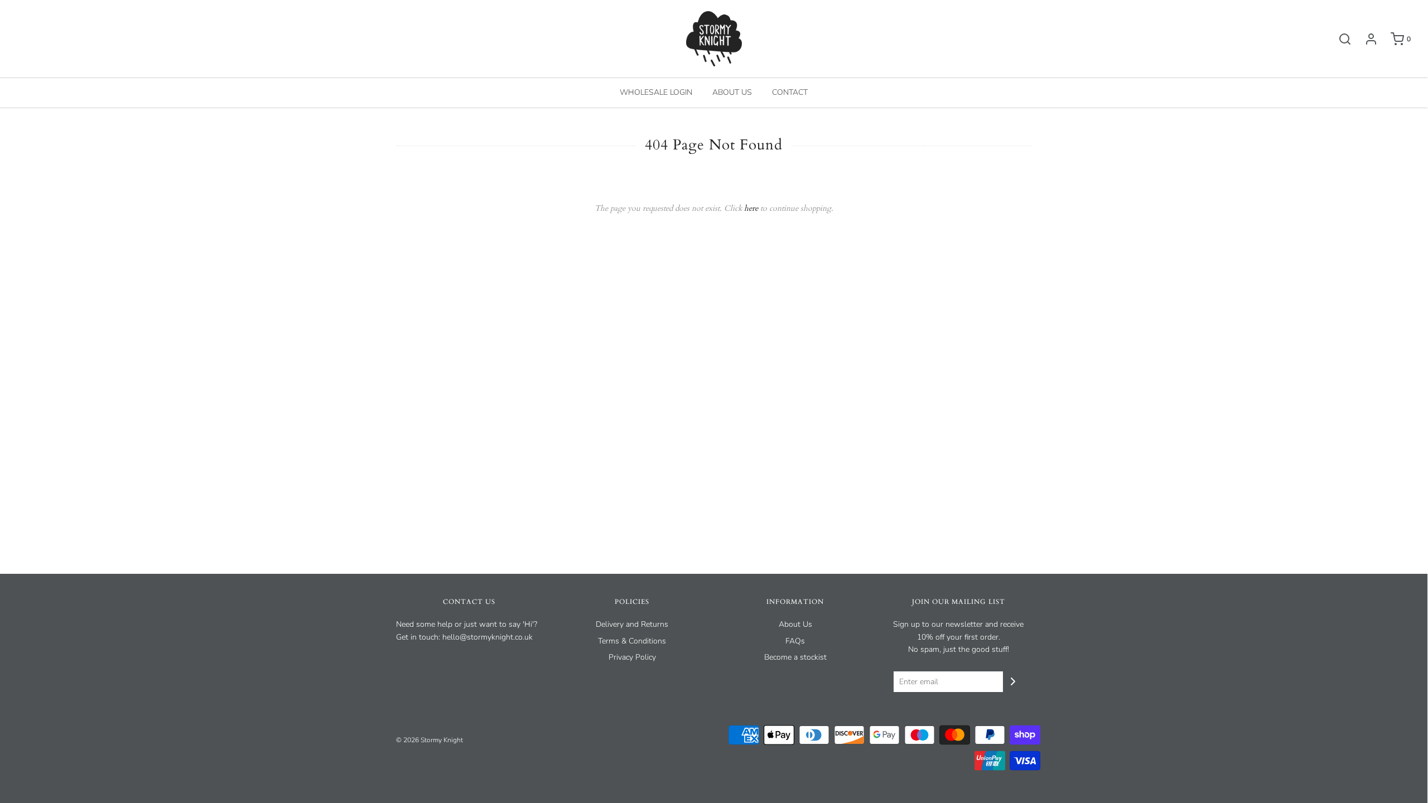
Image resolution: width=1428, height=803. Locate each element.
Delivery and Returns (632, 624)
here (751, 208)
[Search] (1339, 39)
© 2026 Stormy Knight (429, 740)
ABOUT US (732, 92)
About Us (795, 624)
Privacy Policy (632, 657)
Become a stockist (795, 657)
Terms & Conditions (632, 641)
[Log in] (1365, 39)
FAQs (795, 641)
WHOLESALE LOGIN (656, 92)
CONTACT (790, 92)
